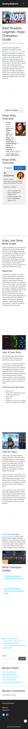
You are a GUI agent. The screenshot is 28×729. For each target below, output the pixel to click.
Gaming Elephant (10, 4)
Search (4, 656)
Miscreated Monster (8, 536)
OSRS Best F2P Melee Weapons (11, 682)
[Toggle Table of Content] (20, 110)
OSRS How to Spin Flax (9, 672)
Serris (20, 495)
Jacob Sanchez (19, 43)
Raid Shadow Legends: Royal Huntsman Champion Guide (14, 591)
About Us (5, 707)
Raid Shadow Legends (15, 51)
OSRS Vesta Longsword (9, 674)
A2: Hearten (19, 168)
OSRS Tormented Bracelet (10, 677)
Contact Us (5, 710)
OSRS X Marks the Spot (9, 679)
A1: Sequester (8, 168)
